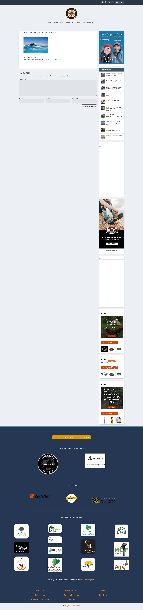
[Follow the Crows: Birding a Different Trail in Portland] (103, 88)
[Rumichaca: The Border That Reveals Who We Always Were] (103, 81)
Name (21, 98)
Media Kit (71, 599)
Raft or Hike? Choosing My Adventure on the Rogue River (114, 115)
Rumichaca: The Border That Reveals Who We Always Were (114, 81)
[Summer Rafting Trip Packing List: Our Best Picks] (103, 75)
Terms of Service (71, 595)
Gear (84, 23)
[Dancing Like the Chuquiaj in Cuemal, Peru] (103, 102)
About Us (40, 590)
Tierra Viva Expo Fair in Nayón (114, 135)
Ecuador (56, 23)
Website (75, 98)
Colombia (67, 23)
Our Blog (103, 595)
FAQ (103, 590)
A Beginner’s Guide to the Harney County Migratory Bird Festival (114, 123)
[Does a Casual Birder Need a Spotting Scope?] (103, 95)
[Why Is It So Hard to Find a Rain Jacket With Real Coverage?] (103, 108)
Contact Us (40, 595)
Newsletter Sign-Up (40, 599)
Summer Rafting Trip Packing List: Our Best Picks (114, 74)
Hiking (78, 23)
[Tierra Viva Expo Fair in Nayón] (103, 137)
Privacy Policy (71, 590)
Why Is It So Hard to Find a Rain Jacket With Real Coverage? (113, 108)
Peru (61, 23)
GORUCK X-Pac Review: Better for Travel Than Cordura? (114, 129)
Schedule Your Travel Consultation (71, 437)
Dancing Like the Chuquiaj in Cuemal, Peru (114, 101)
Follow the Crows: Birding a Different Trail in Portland (113, 87)
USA (73, 23)
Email (48, 98)
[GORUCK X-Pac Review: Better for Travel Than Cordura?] (103, 130)
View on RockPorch (109, 342)
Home (49, 23)
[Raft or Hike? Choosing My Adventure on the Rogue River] (103, 116)
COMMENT (22, 79)
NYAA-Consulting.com (87, 580)
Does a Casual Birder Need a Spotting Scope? (114, 94)
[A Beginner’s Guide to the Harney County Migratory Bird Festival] (103, 123)
